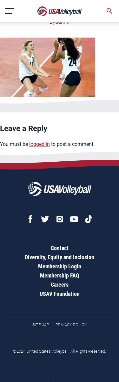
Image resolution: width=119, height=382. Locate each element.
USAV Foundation (60, 293)
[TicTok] (89, 219)
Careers (60, 284)
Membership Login (59, 266)
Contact (60, 248)
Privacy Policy (71, 324)
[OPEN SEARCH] (109, 11)
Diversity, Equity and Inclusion (59, 257)
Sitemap (40, 324)
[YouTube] (74, 219)
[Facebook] (30, 219)
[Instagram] (59, 219)
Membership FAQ (59, 275)
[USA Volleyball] (59, 11)
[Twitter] (45, 219)
